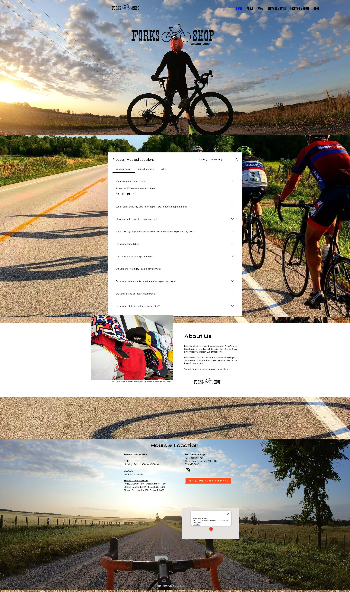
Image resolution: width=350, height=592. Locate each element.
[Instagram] (187, 470)
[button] (117, 193)
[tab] (124, 169)
